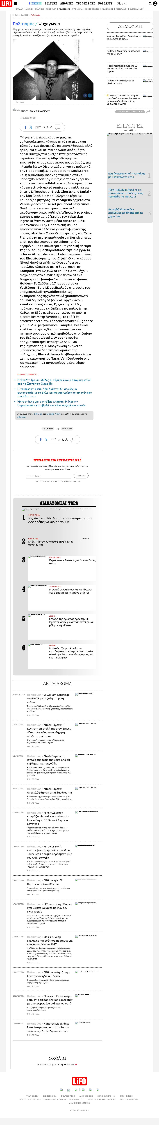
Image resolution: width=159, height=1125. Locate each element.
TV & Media (77, 9)
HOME (15, 15)
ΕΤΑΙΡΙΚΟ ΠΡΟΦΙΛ (106, 1096)
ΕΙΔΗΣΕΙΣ (24, 15)
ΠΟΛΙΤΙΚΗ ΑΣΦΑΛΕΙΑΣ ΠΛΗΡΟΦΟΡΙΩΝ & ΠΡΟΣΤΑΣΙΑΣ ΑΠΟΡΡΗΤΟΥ (51, 1099)
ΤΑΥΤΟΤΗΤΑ (32, 1096)
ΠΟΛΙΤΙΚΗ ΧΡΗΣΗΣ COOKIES (102, 1099)
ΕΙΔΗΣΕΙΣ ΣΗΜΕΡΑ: (27, 374)
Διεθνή (29, 9)
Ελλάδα (19, 9)
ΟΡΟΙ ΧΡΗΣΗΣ (40, 481)
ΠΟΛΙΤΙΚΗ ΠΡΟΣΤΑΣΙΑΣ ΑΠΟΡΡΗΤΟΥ (65, 481)
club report (67, 428)
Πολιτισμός (64, 9)
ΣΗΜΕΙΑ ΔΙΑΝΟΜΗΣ (130, 1099)
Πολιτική (39, 9)
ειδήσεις (21, 417)
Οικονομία (51, 9)
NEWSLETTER (68, 1096)
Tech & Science (92, 9)
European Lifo (136, 9)
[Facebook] (85, 95)
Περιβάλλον (121, 9)
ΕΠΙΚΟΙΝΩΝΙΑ (50, 1096)
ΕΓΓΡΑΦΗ (81, 475)
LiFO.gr (38, 413)
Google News (54, 413)
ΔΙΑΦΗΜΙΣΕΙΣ (86, 1096)
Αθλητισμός (107, 9)
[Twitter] (90, 95)
